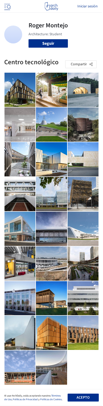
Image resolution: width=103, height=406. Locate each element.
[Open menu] (7, 6)
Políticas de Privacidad (25, 399)
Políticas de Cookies (51, 399)
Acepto (83, 397)
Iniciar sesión (87, 6)
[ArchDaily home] (51, 6)
